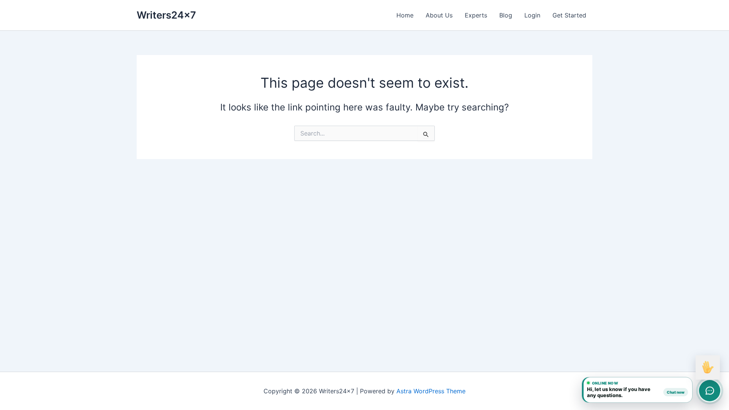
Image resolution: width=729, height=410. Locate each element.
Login (532, 15)
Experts (476, 15)
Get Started (569, 15)
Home (404, 15)
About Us (439, 15)
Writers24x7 (166, 15)
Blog (505, 15)
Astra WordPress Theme (430, 391)
